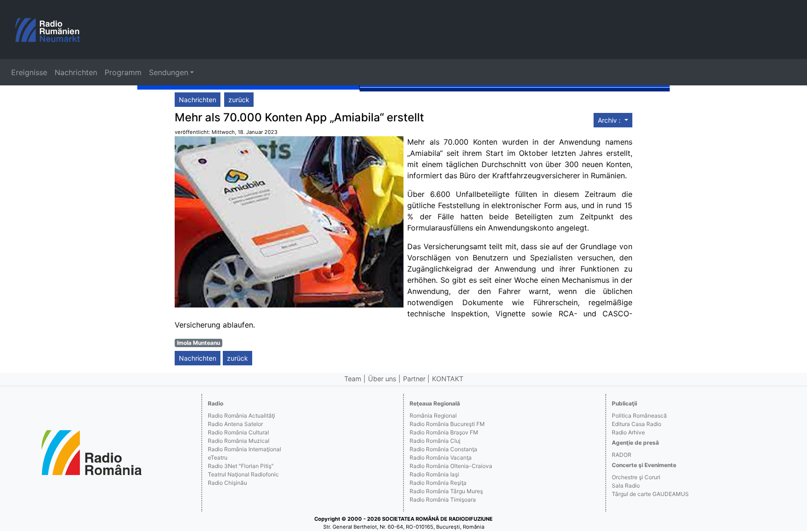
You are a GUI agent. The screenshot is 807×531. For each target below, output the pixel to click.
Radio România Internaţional (244, 449)
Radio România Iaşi (434, 474)
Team (352, 379)
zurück (238, 100)
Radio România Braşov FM (444, 432)
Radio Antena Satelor (235, 423)
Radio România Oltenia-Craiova (451, 465)
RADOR (621, 454)
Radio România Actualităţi (241, 415)
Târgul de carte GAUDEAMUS (650, 493)
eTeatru (217, 457)
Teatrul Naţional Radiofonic (243, 474)
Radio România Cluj (435, 440)
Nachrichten (76, 72)
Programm (123, 72)
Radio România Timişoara (443, 499)
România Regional (433, 415)
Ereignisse (29, 72)
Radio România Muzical (238, 440)
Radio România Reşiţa (438, 482)
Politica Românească (639, 415)
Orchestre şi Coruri (636, 477)
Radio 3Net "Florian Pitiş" (241, 465)
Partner (414, 379)
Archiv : (610, 120)
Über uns (382, 379)
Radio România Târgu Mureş (446, 491)
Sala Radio (626, 485)
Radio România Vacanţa (441, 457)
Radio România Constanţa (443, 449)
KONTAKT (447, 379)
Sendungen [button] (168, 72)
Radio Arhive (628, 432)
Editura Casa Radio (636, 423)
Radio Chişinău (227, 482)
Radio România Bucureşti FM (447, 423)
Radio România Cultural (238, 432)
